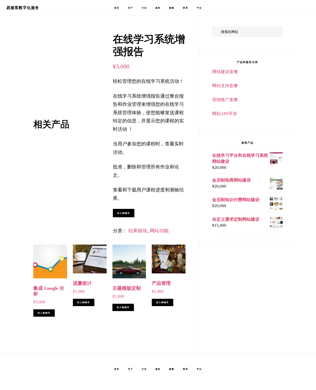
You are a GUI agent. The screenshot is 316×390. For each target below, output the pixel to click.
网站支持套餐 (225, 85)
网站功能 (159, 230)
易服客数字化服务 (22, 8)
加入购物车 (123, 213)
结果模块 (137, 230)
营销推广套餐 (225, 99)
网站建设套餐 (225, 71)
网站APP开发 (224, 113)
